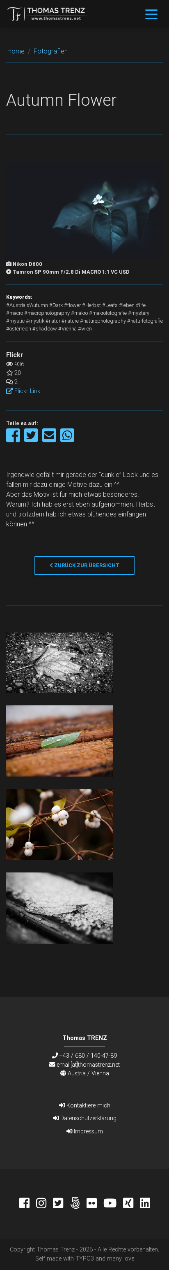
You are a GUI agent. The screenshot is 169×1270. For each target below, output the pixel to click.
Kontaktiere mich (87, 1105)
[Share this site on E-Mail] (49, 439)
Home (16, 51)
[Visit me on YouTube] (113, 1204)
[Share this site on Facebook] (13, 439)
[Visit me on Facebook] (27, 1204)
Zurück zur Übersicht (86, 565)
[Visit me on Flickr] (95, 1204)
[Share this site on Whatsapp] (67, 439)
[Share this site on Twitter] (31, 439)
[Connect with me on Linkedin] (145, 1204)
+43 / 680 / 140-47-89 (88, 1055)
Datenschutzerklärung (87, 1118)
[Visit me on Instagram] (44, 1204)
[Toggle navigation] (151, 13)
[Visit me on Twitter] (61, 1204)
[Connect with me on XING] (131, 1204)
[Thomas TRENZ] (48, 13)
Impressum (87, 1131)
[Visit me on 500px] (78, 1204)
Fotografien (51, 51)
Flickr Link (26, 391)
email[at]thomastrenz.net (88, 1064)
